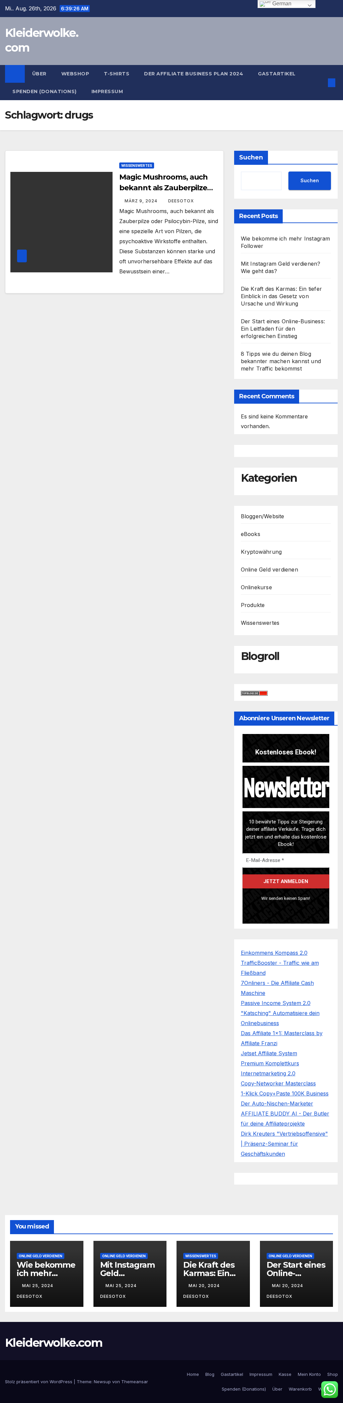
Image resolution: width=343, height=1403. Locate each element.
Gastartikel (277, 74)
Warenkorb (300, 1389)
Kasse (285, 1374)
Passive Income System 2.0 (276, 1003)
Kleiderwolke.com (53, 1343)
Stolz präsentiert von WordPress (39, 1381)
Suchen (251, 157)
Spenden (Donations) (44, 91)
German (281, 3)
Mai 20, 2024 (205, 1285)
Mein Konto (309, 1374)
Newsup (102, 1381)
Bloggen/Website (262, 516)
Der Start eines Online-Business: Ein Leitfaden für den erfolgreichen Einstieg (283, 328)
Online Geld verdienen (269, 569)
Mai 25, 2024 (38, 1285)
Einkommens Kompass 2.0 (274, 952)
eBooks (250, 534)
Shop (332, 1374)
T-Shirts (116, 74)
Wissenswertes (136, 165)
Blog (209, 1374)
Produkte (253, 605)
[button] (321, 82)
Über (39, 74)
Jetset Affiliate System (269, 1053)
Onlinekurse (256, 587)
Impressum (107, 91)
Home (193, 1374)
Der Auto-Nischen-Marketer (277, 1103)
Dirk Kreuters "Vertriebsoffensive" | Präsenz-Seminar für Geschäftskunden (284, 1143)
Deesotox (181, 200)
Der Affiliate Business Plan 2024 (193, 74)
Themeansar (134, 1381)
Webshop (75, 74)
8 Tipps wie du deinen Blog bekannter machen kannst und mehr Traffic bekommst (281, 361)
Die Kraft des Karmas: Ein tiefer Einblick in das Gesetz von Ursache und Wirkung (281, 296)
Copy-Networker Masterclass (278, 1083)
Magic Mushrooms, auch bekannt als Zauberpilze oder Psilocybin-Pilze (163, 188)
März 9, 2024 (142, 200)
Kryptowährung (261, 551)
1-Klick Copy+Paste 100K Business (285, 1093)
